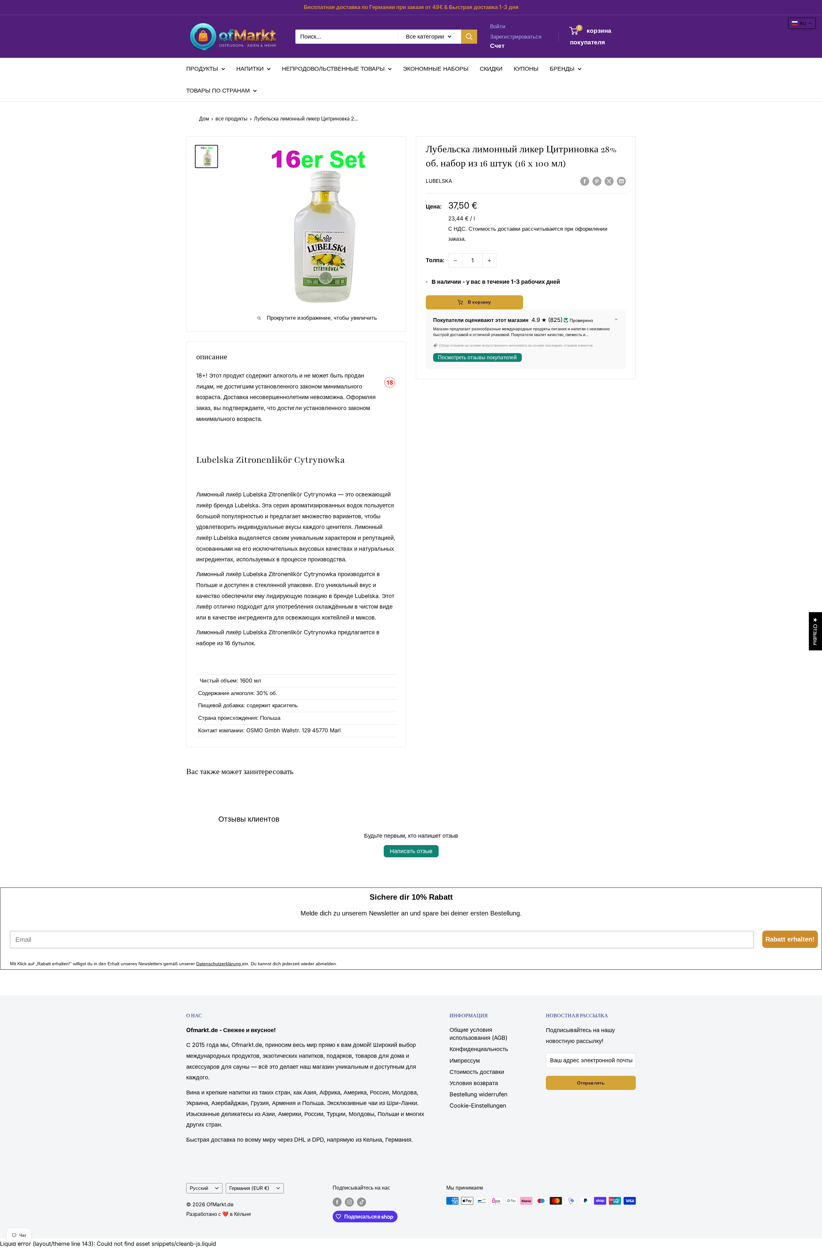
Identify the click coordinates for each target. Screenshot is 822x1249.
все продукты (231, 118)
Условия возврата (474, 1083)
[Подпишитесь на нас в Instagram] (349, 1202)
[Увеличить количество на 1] (489, 260)
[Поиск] (469, 36)
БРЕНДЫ (562, 68)
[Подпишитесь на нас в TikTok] (361, 1202)
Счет (497, 45)
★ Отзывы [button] (815, 631)
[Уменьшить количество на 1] (455, 260)
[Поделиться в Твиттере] (609, 180)
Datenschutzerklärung (219, 963)
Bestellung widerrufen (478, 1094)
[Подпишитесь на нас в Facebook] (337, 1202)
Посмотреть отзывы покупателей (477, 358)
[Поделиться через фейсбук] (584, 180)
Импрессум (465, 1060)
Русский (199, 1188)
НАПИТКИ (250, 68)
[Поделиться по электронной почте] (621, 180)
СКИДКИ (491, 68)
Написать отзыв (411, 851)
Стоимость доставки (494, 229)
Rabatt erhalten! (790, 939)
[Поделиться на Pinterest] (596, 180)
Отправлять (591, 1082)
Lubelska (439, 181)
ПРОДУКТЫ (202, 68)
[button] (802, 23)
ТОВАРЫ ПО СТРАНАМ (218, 90)
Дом (204, 118)
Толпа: (435, 260)
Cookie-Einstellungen (478, 1105)
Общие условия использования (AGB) (478, 1033)
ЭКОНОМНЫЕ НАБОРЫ (435, 68)
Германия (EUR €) (249, 1188)
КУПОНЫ (526, 68)
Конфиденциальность (479, 1049)
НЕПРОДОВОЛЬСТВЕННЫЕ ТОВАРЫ (333, 68)
